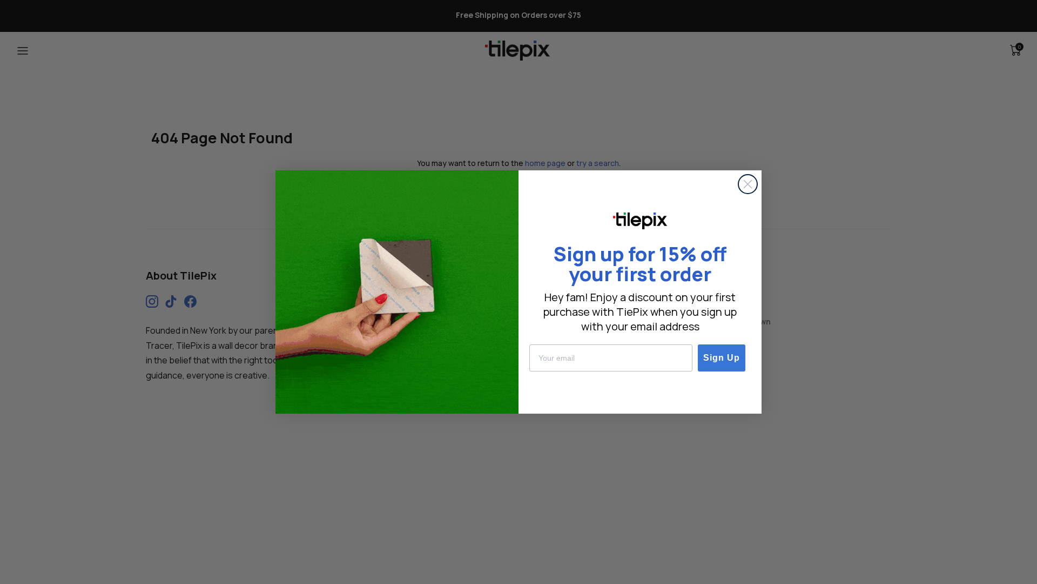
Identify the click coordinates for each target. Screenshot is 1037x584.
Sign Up (721, 357)
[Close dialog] (747, 184)
